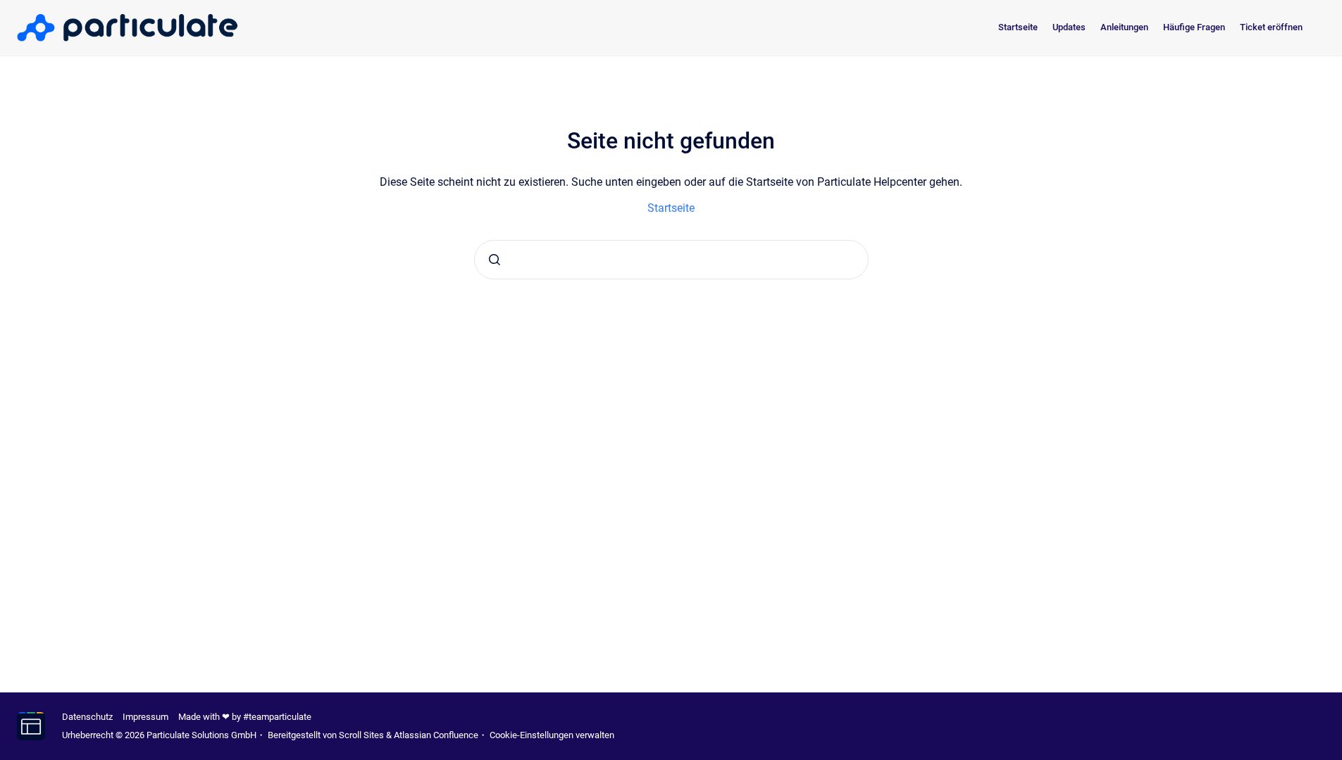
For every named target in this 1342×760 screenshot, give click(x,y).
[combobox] (671, 260)
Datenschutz (87, 716)
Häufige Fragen (1194, 27)
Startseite (1018, 27)
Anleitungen (1124, 27)
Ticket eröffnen (1271, 27)
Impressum (145, 716)
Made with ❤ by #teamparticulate (244, 716)
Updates (1069, 27)
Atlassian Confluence (436, 735)
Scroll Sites (361, 735)
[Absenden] (494, 259)
